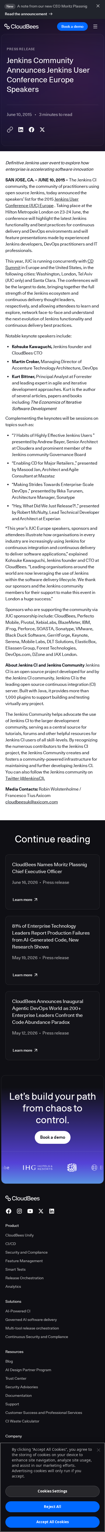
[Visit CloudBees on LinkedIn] (51, 1211)
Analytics (13, 1286)
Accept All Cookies (52, 1521)
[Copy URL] (10, 129)
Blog (9, 1361)
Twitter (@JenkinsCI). (25, 778)
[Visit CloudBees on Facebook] (8, 1211)
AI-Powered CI (17, 1311)
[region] (52, 1487)
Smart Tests (15, 1269)
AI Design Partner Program (28, 1370)
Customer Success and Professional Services (43, 1412)
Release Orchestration (24, 1278)
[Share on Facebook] (31, 129)
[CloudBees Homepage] (22, 1198)
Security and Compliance (26, 1252)
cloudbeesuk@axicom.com (31, 801)
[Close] (98, 1450)
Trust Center (15, 1378)
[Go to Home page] (21, 26)
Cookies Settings (52, 1491)
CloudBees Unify (19, 1235)
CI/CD (10, 1244)
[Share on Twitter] (42, 129)
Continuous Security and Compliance (36, 1337)
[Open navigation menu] (95, 26)
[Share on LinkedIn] (21, 129)
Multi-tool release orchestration (32, 1328)
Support (12, 1404)
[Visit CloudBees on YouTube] (30, 1211)
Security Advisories (21, 1387)
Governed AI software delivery (31, 1319)
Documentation (18, 1395)
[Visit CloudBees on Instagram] (19, 1211)
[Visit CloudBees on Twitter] (41, 1211)
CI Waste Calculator (22, 1421)
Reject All (52, 1506)
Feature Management (24, 1261)
